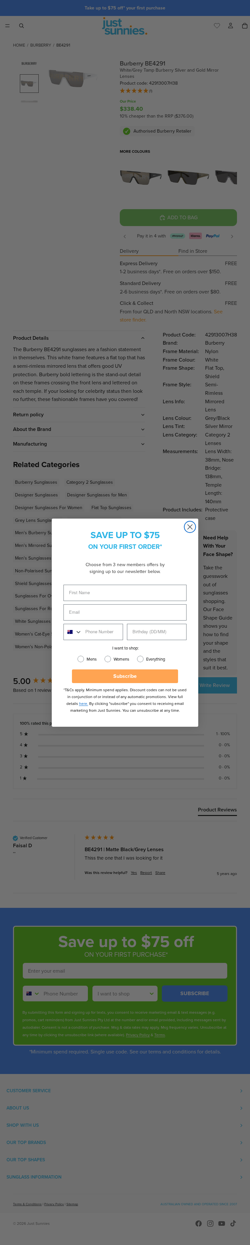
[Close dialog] (190, 527)
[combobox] (73, 632)
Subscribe (125, 676)
